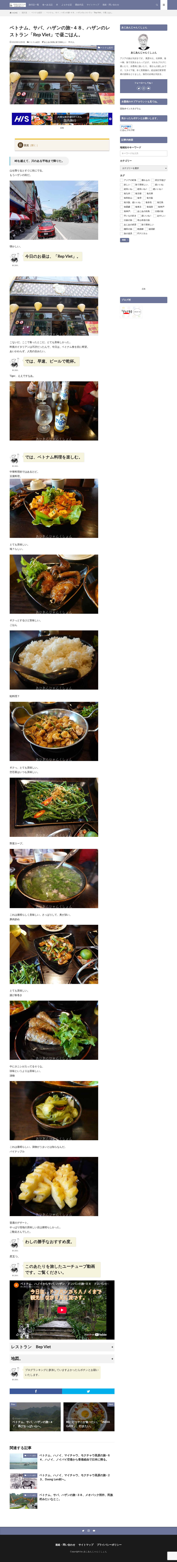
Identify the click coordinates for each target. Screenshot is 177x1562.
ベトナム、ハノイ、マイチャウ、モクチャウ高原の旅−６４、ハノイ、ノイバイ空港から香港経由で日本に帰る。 (74, 1457)
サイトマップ (93, 5)
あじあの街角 (49, 42)
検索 (124, 240)
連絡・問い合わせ (110, 5)
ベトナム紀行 (36, 13)
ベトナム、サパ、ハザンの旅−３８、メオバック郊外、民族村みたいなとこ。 (76, 1497)
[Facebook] (36, 1391)
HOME (15, 13)
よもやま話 (66, 5)
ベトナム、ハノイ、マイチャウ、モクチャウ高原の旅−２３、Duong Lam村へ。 (74, 1477)
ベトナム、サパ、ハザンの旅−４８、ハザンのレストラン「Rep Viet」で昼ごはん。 (80, 13)
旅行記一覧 (34, 5)
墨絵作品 (79, 5)
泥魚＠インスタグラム (130, 109)
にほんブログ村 (127, 130)
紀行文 (24, 13)
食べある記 (47, 5)
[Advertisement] (143, 267)
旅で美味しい (61, 42)
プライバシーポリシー (109, 1545)
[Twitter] (88, 1391)
